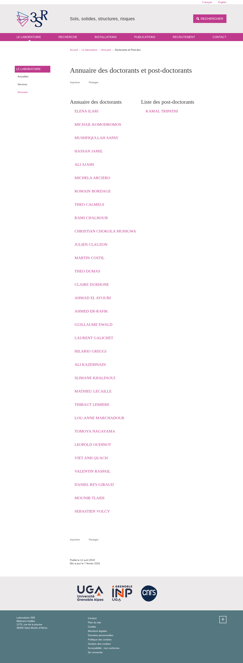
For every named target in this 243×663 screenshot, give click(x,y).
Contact (219, 37)
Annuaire (106, 49)
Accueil (74, 49)
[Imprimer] (84, 82)
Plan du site (94, 622)
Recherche (68, 37)
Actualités (23, 76)
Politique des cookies (100, 639)
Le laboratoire (29, 37)
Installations (106, 37)
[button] (102, 82)
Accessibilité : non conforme (103, 648)
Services (22, 84)
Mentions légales (97, 631)
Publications (144, 37)
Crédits (92, 626)
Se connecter (95, 652)
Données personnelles (100, 635)
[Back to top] (222, 619)
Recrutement (184, 37)
